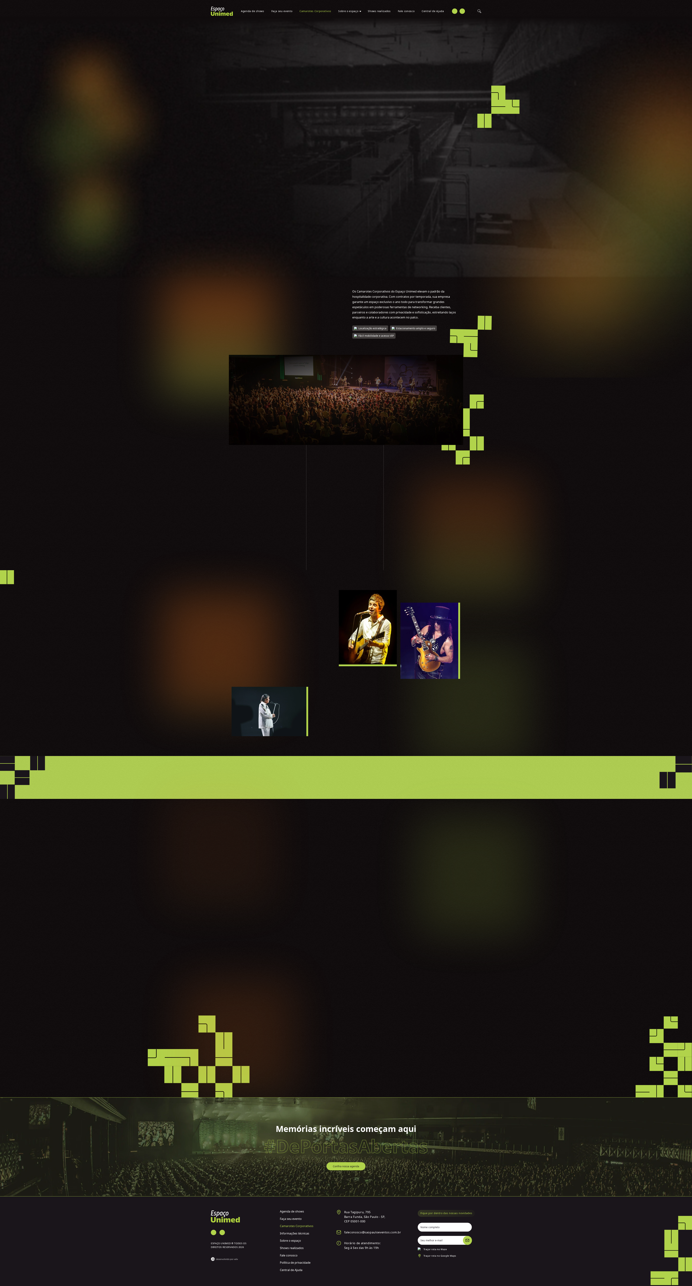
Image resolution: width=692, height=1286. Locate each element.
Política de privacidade (295, 1263)
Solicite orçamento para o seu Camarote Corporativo (346, 1072)
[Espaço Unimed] (222, 11)
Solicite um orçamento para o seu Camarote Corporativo (451, 97)
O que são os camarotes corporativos (256, 295)
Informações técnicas (294, 1233)
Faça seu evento (281, 11)
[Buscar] (479, 11)
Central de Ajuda (433, 11)
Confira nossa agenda (346, 1166)
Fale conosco (406, 11)
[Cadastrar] (467, 1240)
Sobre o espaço (348, 11)
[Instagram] (462, 11)
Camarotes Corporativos (315, 11)
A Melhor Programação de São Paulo (256, 599)
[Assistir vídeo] (346, 123)
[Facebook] (454, 11)
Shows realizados (379, 11)
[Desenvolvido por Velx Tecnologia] (242, 1256)
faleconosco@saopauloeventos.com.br (372, 1232)
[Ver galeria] (265, 874)
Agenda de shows (252, 11)
